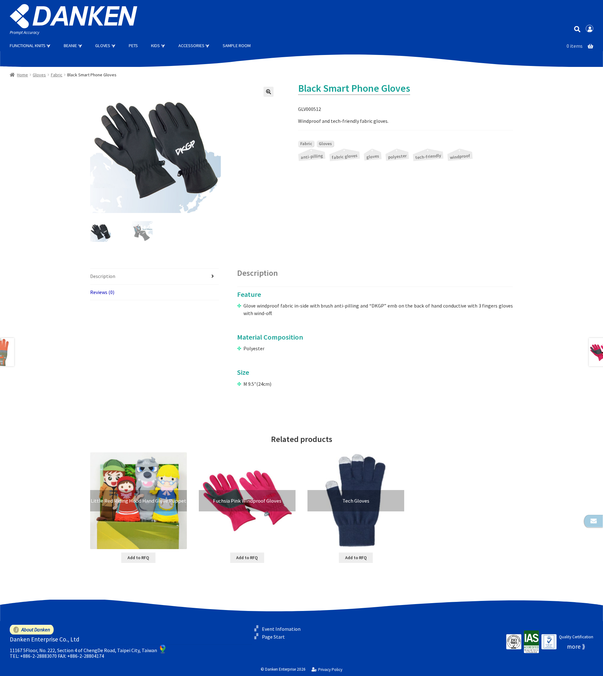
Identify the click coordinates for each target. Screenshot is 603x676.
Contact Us (593, 521)
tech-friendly (428, 156)
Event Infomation (281, 629)
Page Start (273, 636)
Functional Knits (28, 45)
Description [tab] (102, 276)
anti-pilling (312, 156)
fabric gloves (345, 156)
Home (22, 75)
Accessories (191, 45)
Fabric (56, 75)
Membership (589, 28)
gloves (372, 156)
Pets (133, 45)
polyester (397, 156)
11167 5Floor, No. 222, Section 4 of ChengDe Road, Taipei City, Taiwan (83, 650)
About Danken (35, 629)
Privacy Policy (330, 669)
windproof (460, 156)
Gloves (102, 45)
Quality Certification (576, 637)
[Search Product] (577, 29)
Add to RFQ (138, 557)
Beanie (70, 45)
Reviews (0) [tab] (102, 292)
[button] (268, 92)
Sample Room (237, 45)
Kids (155, 45)
